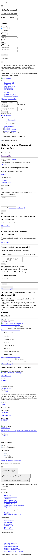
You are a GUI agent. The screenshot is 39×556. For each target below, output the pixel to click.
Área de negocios (6, 115)
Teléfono (4, 254)
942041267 (4, 420)
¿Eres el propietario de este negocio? (11, 460)
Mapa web (7, 507)
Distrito (3, 39)
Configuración (12, 120)
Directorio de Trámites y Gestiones (14, 551)
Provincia (3, 32)
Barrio (2, 42)
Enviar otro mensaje (6, 287)
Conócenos (7, 495)
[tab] (12, 323)
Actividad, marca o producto (9, 13)
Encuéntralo (4, 54)
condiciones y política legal (17, 208)
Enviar (3, 210)
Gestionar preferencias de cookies (14, 505)
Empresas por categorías (11, 546)
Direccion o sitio (5, 46)
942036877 (4, 435)
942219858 (4, 180)
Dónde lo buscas (5, 27)
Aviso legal (7, 498)
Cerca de (5, 30)
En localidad (6, 29)
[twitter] (5, 537)
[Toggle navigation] (1, 80)
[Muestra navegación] (16, 99)
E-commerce (8, 524)
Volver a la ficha (5, 226)
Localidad (3, 35)
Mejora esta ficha (6, 182)
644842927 (4, 174)
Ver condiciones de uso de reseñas (10, 325)
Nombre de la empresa (7, 17)
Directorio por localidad (11, 548)
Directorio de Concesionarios (12, 549)
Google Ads (7, 527)
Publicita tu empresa (10, 94)
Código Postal (5, 49)
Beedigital (7, 513)
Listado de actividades (10, 543)
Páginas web (8, 522)
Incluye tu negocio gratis (11, 96)
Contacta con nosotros (10, 497)
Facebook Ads (8, 529)
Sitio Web (3, 164)
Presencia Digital (9, 521)
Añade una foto (5, 321)
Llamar (14, 159)
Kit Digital (7, 92)
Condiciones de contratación (12, 514)
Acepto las (14, 208)
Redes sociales (8, 525)
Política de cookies (9, 503)
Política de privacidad (10, 502)
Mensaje (4, 261)
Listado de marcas (9, 545)
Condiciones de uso (10, 500)
